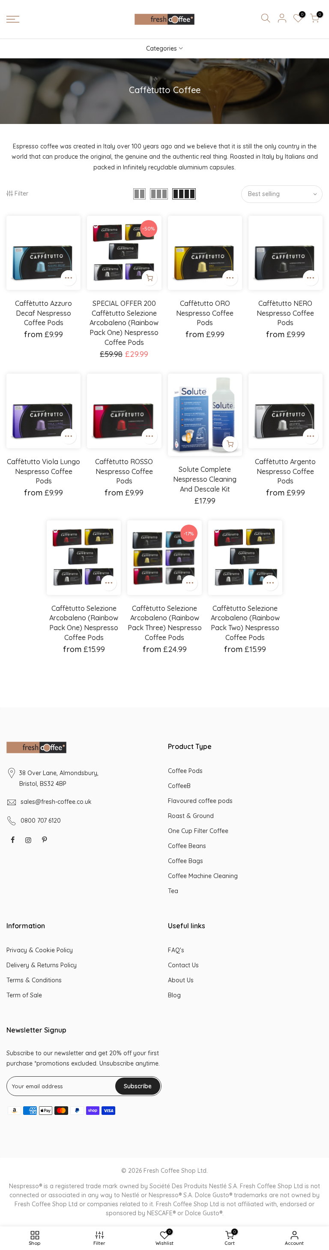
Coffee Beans (187, 846)
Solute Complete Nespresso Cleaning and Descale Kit (204, 479)
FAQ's (176, 950)
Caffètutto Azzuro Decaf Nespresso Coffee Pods (43, 313)
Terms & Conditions (34, 980)
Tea (173, 891)
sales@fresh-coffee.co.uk (56, 802)
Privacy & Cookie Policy (39, 950)
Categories (161, 48)
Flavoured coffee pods (200, 801)
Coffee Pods (185, 771)
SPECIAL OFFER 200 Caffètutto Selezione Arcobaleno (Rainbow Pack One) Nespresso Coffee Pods (124, 323)
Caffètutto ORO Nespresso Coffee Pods (204, 313)
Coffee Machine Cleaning (203, 876)
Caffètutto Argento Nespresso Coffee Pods (285, 471)
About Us (181, 980)
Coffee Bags (185, 861)
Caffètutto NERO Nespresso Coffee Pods (285, 313)
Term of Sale (24, 995)
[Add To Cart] (230, 444)
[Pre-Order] (149, 278)
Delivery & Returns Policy (41, 965)
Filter (21, 193)
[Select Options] (68, 278)
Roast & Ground (191, 816)
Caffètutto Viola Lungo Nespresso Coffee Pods (43, 471)
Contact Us (183, 965)
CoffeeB (179, 786)
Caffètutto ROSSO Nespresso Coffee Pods (124, 471)
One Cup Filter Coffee (198, 831)
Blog (174, 995)
